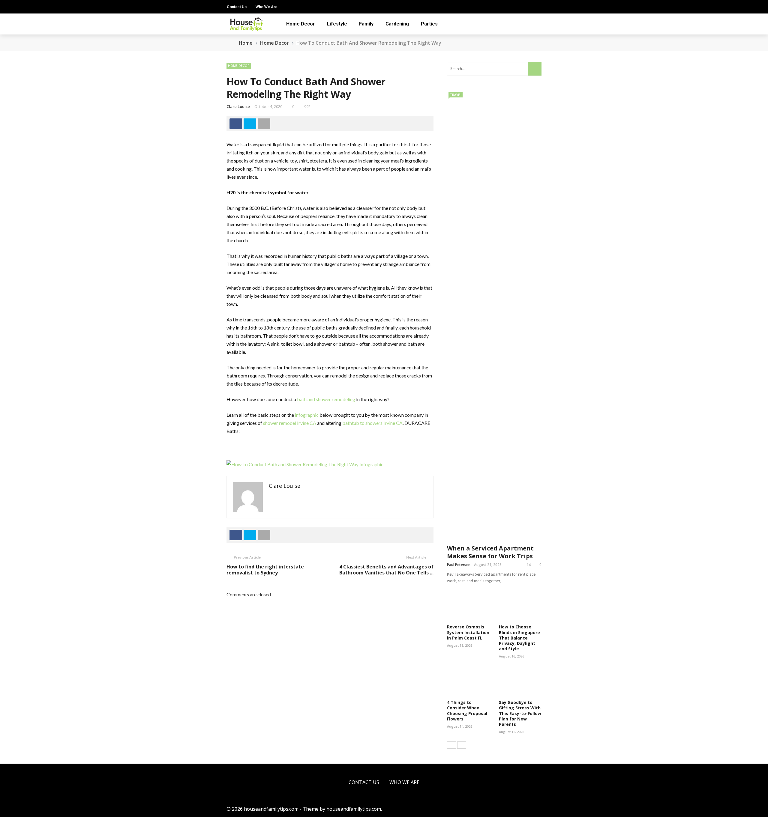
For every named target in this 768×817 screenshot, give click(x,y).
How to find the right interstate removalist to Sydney (265, 569)
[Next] (461, 745)
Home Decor (300, 24)
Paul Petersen (458, 564)
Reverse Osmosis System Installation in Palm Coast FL (468, 632)
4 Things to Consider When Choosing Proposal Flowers (467, 710)
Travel (455, 95)
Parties (429, 24)
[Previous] (451, 745)
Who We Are (267, 6)
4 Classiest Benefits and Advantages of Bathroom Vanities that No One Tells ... (386, 569)
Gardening (397, 24)
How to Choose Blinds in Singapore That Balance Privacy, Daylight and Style (519, 638)
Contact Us (237, 6)
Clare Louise (238, 106)
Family (366, 24)
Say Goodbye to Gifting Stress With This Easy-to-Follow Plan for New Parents (520, 713)
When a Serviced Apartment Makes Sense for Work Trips (490, 552)
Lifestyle (337, 24)
